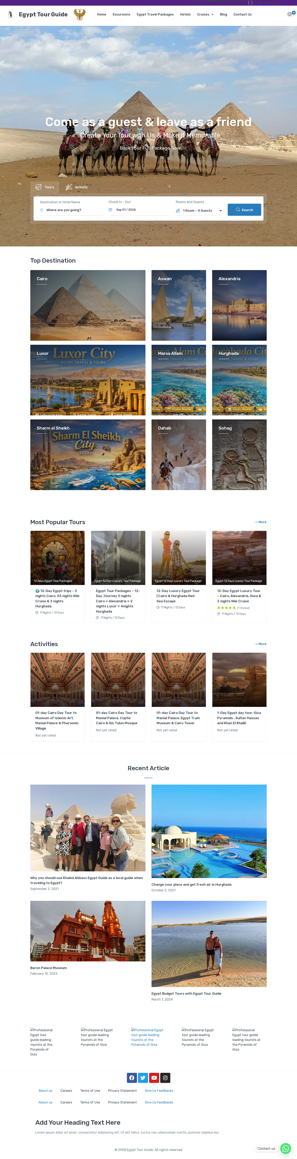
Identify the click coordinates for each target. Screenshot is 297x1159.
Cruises (227, 1)
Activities (44, 644)
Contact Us (243, 1)
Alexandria (229, 279)
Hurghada (229, 353)
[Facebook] (132, 1078)
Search (247, 210)
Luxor (43, 353)
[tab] (44, 187)
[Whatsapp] (285, 1148)
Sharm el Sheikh (53, 428)
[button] (289, 15)
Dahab (164, 428)
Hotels (219, 1)
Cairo (42, 279)
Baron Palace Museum (48, 968)
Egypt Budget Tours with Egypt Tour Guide (186, 993)
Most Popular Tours (57, 522)
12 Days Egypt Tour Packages (53, 581)
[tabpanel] (57, 577)
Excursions (203, 1)
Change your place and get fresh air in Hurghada (192, 884)
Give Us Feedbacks (159, 1091)
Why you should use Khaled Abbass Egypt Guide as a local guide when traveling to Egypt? (86, 880)
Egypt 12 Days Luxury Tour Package (117, 581)
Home (196, 1)
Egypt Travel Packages (211, 1)
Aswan (165, 279)
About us (45, 1091)
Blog (235, 1)
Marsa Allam (170, 353)
